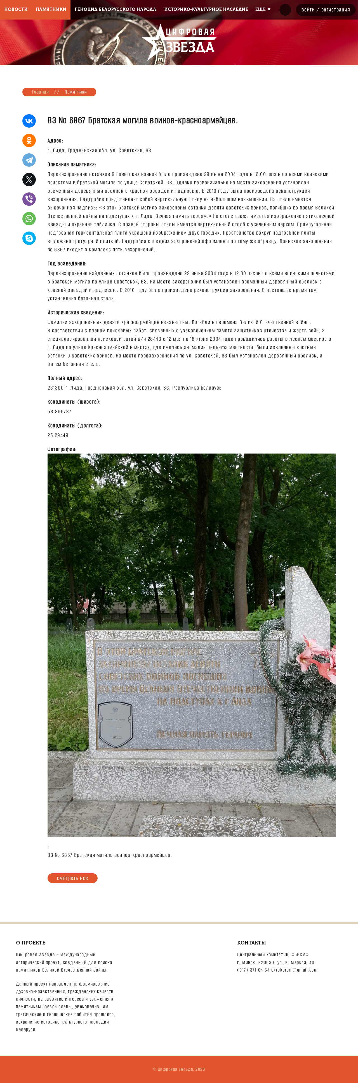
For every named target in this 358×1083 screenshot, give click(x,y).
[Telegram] (29, 160)
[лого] (179, 42)
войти (308, 9)
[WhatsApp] (29, 218)
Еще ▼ (263, 9)
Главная (40, 92)
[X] (29, 179)
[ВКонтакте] (29, 121)
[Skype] (29, 238)
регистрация (335, 9)
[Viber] (29, 199)
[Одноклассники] (29, 140)
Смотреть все (72, 878)
